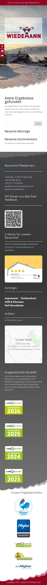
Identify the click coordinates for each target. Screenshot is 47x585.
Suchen (38, 124)
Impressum (11, 298)
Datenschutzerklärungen (23, 349)
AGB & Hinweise (14, 302)
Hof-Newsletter (14, 306)
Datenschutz (28, 298)
